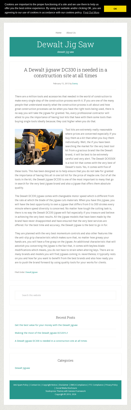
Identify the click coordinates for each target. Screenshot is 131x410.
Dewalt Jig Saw (65, 44)
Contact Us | (36, 385)
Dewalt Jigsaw (32, 272)
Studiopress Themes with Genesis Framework (66, 391)
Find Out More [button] (91, 12)
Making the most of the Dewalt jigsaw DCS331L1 (41, 332)
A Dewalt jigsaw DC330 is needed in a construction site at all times (51, 340)
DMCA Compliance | (79, 385)
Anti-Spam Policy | (21, 385)
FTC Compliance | (97, 385)
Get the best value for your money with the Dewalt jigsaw (46, 325)
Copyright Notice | (50, 385)
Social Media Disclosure (66, 388)
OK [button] (115, 9)
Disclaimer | (64, 385)
